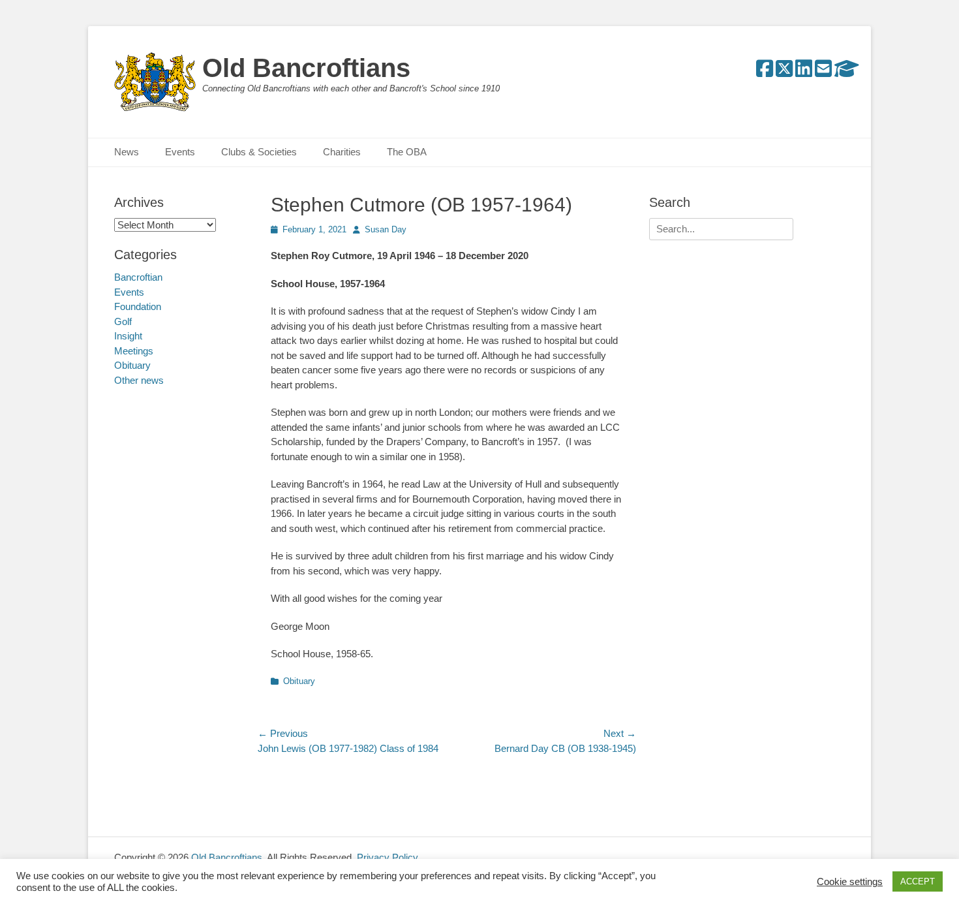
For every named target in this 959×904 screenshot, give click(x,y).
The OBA (407, 151)
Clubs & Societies (259, 151)
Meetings (133, 350)
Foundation (137, 306)
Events (180, 151)
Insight (128, 335)
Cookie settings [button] (850, 882)
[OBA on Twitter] (784, 72)
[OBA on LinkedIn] (803, 72)
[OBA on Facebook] (764, 72)
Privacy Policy (387, 857)
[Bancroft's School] (846, 72)
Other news (139, 380)
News (126, 151)
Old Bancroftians (306, 68)
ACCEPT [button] (917, 881)
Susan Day (385, 229)
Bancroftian (138, 277)
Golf (123, 321)
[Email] (823, 72)
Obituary (299, 681)
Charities (342, 151)
